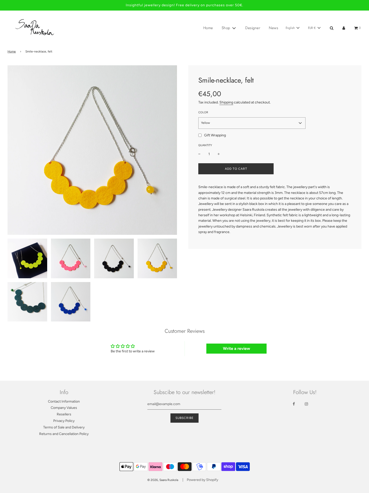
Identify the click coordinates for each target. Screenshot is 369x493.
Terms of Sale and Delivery (64, 427)
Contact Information (64, 401)
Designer (252, 28)
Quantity (205, 145)
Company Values (64, 408)
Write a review (236, 348)
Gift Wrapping (215, 135)
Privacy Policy (64, 421)
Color (203, 112)
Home (208, 28)
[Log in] (344, 28)
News (273, 28)
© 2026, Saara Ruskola (162, 480)
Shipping (226, 102)
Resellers (64, 414)
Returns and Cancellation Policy (64, 434)
